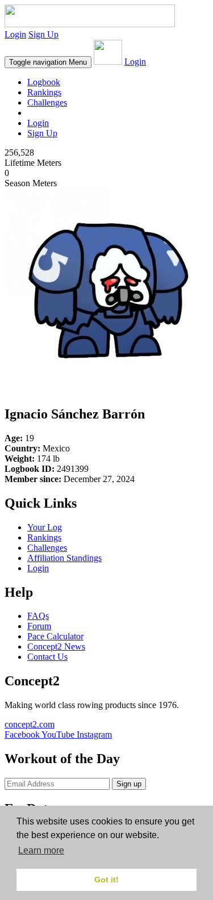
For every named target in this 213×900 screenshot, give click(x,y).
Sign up (128, 784)
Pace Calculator (55, 636)
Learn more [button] (41, 850)
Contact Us (47, 657)
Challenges (47, 102)
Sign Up (43, 34)
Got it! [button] (106, 879)
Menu (48, 62)
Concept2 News (56, 646)
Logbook (43, 82)
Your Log (44, 527)
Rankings (44, 92)
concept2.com (30, 724)
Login (15, 34)
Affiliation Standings (64, 558)
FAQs (38, 616)
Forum (39, 626)
